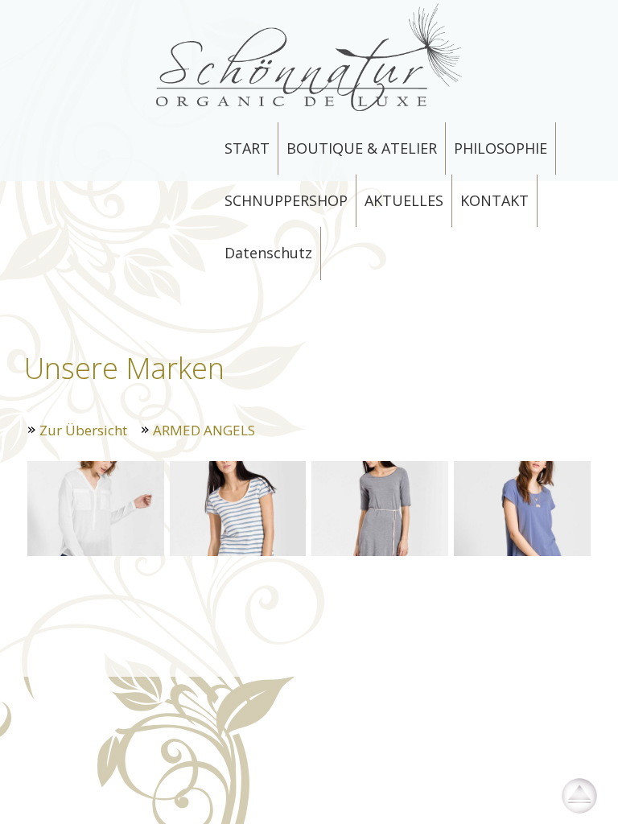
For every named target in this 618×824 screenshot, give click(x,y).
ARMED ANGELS (204, 430)
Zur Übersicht (83, 430)
